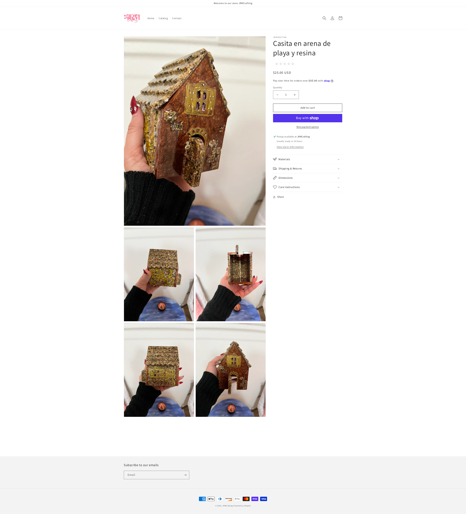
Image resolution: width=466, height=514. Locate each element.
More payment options (308, 126)
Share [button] (280, 196)
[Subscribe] (185, 475)
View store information (290, 147)
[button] (324, 18)
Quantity (277, 87)
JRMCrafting (227, 506)
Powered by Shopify (242, 506)
